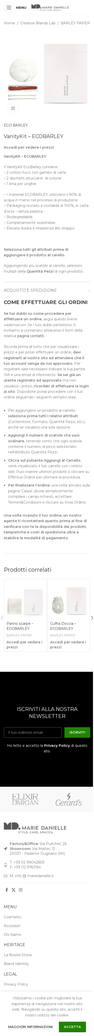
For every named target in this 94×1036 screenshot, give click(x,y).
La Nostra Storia (18, 955)
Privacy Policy (57, 745)
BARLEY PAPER (75, 23)
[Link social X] (13, 890)
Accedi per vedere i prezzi (29, 147)
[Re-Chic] (68, 799)
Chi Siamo (12, 934)
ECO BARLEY (16, 125)
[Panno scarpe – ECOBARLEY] (25, 600)
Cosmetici (12, 917)
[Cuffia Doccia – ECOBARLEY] (69, 600)
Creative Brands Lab (37, 23)
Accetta (72, 1027)
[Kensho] (25, 799)
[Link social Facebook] (7, 890)
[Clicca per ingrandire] (13, 108)
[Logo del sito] (50, 7)
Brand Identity (16, 963)
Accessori (12, 926)
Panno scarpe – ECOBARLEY (20, 626)
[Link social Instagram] (20, 890)
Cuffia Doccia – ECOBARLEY (63, 626)
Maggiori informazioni (31, 1027)
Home (9, 23)
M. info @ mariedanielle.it (32, 876)
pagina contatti (30, 336)
